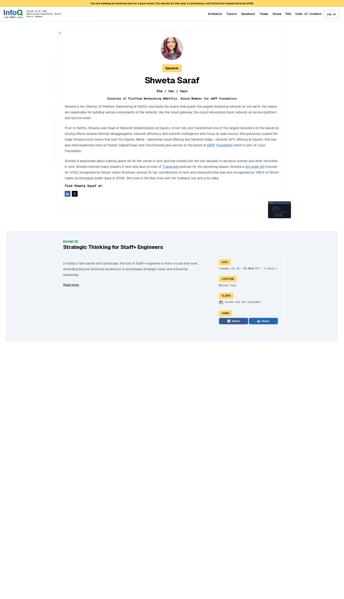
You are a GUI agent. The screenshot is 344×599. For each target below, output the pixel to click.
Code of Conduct (308, 14)
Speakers (248, 14)
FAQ (288, 14)
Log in (331, 14)
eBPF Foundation (220, 145)
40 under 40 (254, 167)
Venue (277, 14)
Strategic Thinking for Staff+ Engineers (113, 247)
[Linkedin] (67, 194)
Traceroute (170, 167)
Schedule (215, 14)
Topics (231, 14)
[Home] (13, 14)
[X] (75, 194)
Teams (263, 14)
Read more (71, 285)
